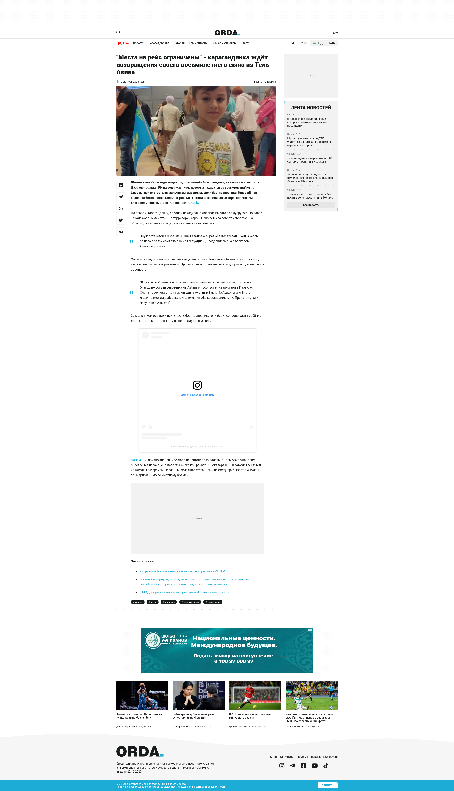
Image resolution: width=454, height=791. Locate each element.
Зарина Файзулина (265, 81)
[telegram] (293, 767)
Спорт (245, 43)
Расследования (158, 43)
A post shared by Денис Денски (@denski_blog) (197, 446)
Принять (327, 785)
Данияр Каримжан (125, 727)
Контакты (287, 757)
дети (153, 602)
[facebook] (303, 767)
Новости (138, 43)
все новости (311, 205)
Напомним (139, 460)
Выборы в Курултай (324, 757)
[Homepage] (227, 32)
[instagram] (282, 767)
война (138, 602)
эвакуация (214, 602)
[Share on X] (120, 220)
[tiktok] (326, 767)
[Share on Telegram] (120, 196)
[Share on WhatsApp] (120, 208)
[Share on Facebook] (120, 185)
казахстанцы (191, 602)
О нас (273, 757)
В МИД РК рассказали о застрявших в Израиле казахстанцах (185, 592)
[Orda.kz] (140, 760)
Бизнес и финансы (224, 43)
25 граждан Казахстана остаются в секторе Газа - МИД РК (183, 571)
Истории (179, 43)
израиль (170, 602)
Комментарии (198, 43)
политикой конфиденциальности (206, 786)
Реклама (302, 757)
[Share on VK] (120, 231)
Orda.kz (194, 203)
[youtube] (314, 767)
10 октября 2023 (129, 81)
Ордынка (122, 43)
